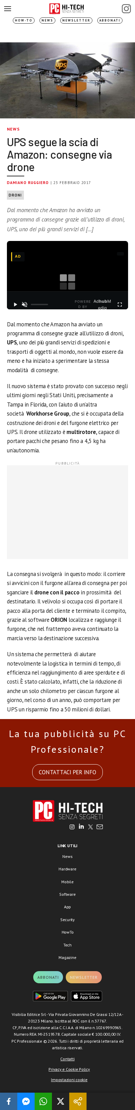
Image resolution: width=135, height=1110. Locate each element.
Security (67, 919)
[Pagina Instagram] (126, 8)
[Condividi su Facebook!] (8, 1101)
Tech (67, 945)
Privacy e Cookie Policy (69, 1069)
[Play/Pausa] (15, 304)
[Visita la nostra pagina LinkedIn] (81, 827)
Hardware (67, 868)
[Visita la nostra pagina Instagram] (72, 827)
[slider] (39, 304)
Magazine (67, 957)
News (47, 20)
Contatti (67, 1058)
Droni (15, 195)
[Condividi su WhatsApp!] (43, 1101)
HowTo (68, 932)
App (67, 906)
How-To (24, 20)
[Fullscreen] (120, 304)
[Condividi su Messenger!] (26, 1101)
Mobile (67, 881)
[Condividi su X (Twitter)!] (60, 1101)
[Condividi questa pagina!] (78, 1101)
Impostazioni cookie (69, 1079)
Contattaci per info (67, 772)
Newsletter (76, 20)
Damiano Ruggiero (28, 182)
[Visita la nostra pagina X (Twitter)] (90, 827)
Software (67, 894)
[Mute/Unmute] (25, 304)
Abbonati (109, 20)
